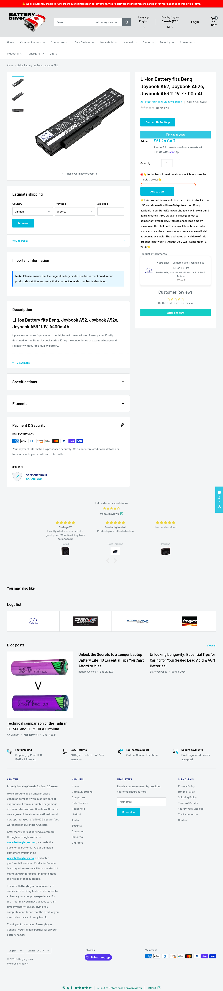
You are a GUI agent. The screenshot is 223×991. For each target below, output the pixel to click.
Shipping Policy (187, 797)
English (12, 950)
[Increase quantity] (176, 163)
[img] (111, 508)
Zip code (102, 203)
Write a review (175, 312)
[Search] (126, 22)
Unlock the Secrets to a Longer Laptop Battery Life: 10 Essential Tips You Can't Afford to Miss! (111, 660)
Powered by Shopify (18, 963)
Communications (30, 42)
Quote (53, 53)
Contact (183, 820)
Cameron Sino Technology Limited (161, 102)
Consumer (186, 42)
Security (165, 42)
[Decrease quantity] (157, 163)
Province (60, 203)
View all (212, 645)
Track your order (188, 814)
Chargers (34, 53)
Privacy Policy (186, 786)
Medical (128, 42)
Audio (146, 42)
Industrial (13, 53)
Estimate (23, 223)
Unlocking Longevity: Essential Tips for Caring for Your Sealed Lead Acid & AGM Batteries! (182, 660)
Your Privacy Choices (190, 808)
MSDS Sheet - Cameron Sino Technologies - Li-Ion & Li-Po (181, 265)
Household (107, 42)
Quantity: (146, 163)
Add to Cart (157, 191)
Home (10, 42)
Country (17, 203)
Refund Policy (19, 240)
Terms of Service (188, 803)
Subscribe (128, 812)
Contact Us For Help (158, 122)
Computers (58, 42)
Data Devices (82, 42)
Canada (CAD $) (36, 950)
